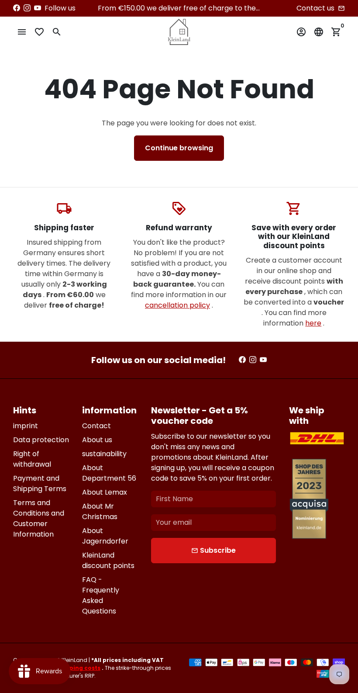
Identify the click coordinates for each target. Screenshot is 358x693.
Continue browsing (179, 148)
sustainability (104, 454)
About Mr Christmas (99, 511)
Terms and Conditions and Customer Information (38, 518)
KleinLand (74, 660)
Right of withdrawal (32, 459)
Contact (96, 426)
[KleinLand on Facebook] (16, 8)
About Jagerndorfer (105, 536)
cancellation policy (177, 305)
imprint (25, 426)
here (313, 323)
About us (97, 440)
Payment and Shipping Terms (39, 483)
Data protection (41, 440)
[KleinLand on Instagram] (27, 8)
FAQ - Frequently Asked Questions (100, 595)
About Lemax (104, 492)
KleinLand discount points (108, 560)
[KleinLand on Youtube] (37, 8)
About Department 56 (109, 473)
